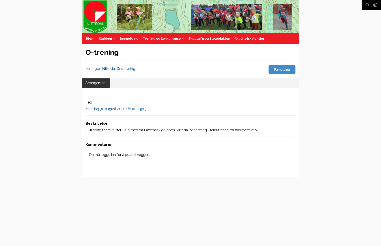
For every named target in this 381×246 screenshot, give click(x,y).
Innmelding (129, 38)
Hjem (90, 38)
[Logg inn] (375, 5)
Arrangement (96, 83)
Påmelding (282, 69)
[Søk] (367, 5)
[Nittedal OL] (190, 16)
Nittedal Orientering (118, 68)
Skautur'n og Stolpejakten (209, 38)
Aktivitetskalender (249, 38)
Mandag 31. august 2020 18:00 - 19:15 (116, 109)
